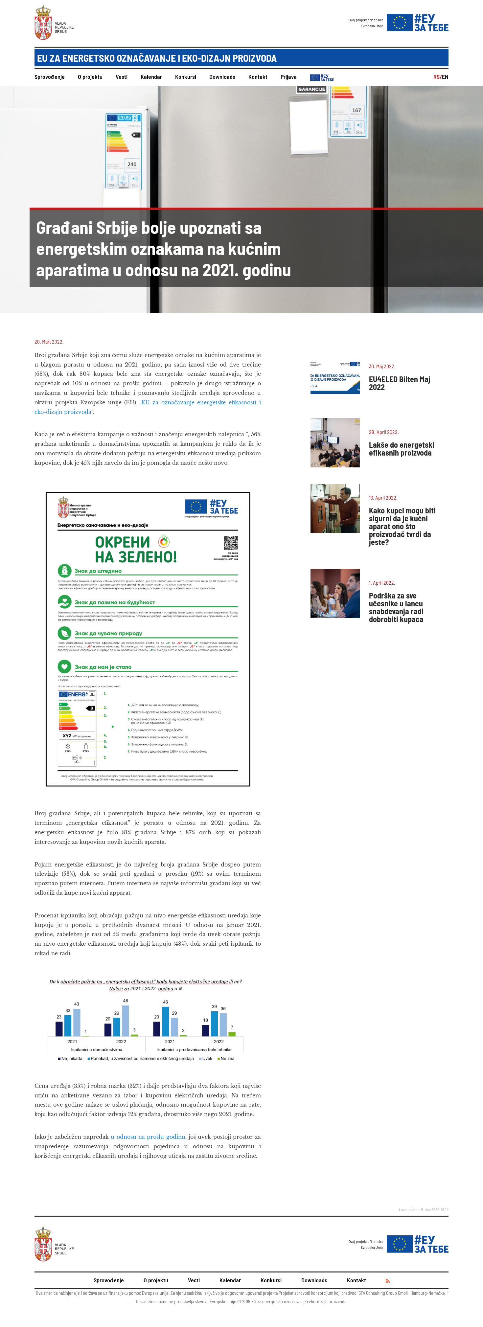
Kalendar (151, 76)
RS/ (437, 76)
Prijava (289, 76)
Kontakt (257, 76)
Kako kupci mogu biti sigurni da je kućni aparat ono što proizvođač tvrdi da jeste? (402, 526)
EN (445, 76)
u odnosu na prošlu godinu (148, 1137)
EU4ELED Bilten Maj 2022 (399, 383)
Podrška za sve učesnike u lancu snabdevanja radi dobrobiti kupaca (396, 607)
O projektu (90, 76)
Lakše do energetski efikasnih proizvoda (401, 448)
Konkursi (185, 76)
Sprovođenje (49, 76)
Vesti (121, 76)
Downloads (222, 76)
